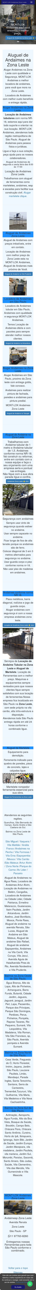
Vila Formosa (22, 852)
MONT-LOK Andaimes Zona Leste (14, 2)
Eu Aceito (18, 1287)
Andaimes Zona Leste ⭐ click (18, 481)
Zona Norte (12, 866)
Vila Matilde (13, 845)
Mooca (11, 859)
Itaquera (24, 841)
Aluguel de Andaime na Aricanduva (18, 343)
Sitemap (18, 1272)
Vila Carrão (23, 859)
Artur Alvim (26, 862)
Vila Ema (11, 855)
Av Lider (21, 869)
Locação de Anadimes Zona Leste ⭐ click (19, 625)
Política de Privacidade (24, 1282)
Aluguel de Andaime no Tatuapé (18, 413)
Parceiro (18, 873)
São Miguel (12, 841)
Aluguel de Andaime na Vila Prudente (18, 274)
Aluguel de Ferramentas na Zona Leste (18, 797)
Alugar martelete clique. (20, 194)
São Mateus (11, 862)
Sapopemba (23, 855)
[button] (2, 22)
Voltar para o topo (18, 1268)
